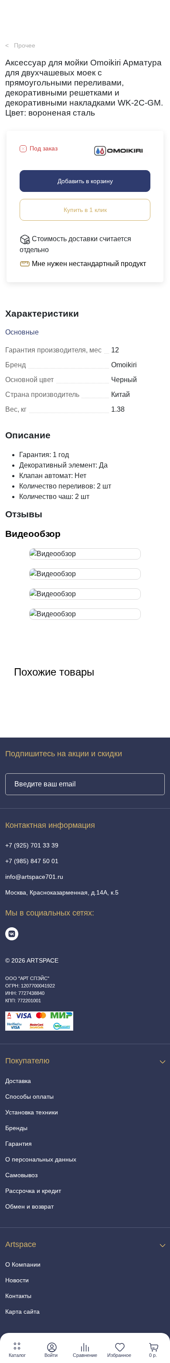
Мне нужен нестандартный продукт (88, 263)
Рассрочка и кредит (33, 1190)
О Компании (23, 1264)
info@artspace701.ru (34, 876)
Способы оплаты (29, 1096)
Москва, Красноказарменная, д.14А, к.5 (62, 892)
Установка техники (31, 1112)
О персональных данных (40, 1159)
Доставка (18, 1080)
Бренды (16, 1127)
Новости (17, 1280)
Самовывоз (21, 1175)
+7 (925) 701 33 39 (31, 845)
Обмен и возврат (29, 1206)
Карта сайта (22, 1311)
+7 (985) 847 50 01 (31, 860)
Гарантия (18, 1143)
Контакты (18, 1295)
